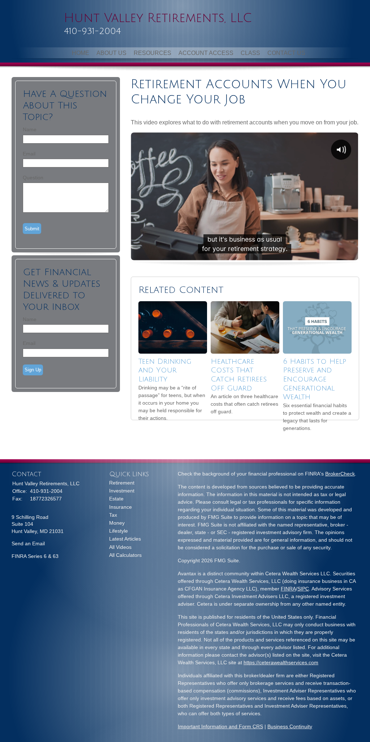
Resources (152, 53)
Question (33, 177)
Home (80, 53)
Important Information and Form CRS (220, 726)
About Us (111, 53)
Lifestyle (118, 531)
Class (250, 53)
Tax (113, 515)
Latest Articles (125, 539)
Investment (121, 491)
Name (29, 129)
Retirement (121, 483)
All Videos (120, 547)
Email (29, 154)
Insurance (120, 507)
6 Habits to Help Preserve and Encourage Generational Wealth (314, 379)
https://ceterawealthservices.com (281, 662)
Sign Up (33, 369)
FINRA (288, 589)
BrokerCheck (340, 474)
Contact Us (286, 53)
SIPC (303, 589)
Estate (116, 499)
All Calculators (125, 555)
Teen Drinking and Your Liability (165, 370)
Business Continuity (289, 726)
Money (117, 523)
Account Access (205, 53)
